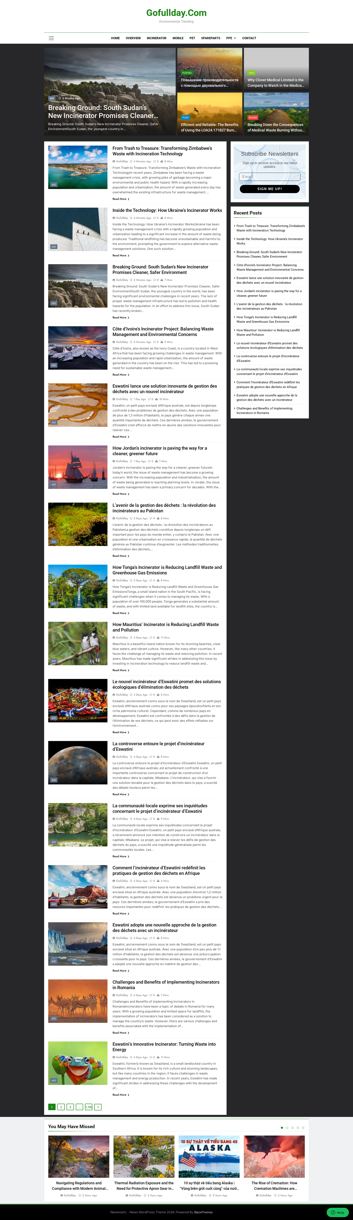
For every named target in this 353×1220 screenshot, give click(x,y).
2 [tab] (287, 1128)
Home (115, 38)
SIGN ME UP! (269, 189)
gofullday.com (176, 12)
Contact (249, 38)
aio (52, 103)
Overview (133, 38)
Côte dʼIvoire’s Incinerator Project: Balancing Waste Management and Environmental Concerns (101, 120)
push (185, 117)
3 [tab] (293, 1128)
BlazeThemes (203, 1212)
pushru (187, 73)
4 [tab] (298, 1128)
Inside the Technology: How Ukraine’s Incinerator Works (167, 210)
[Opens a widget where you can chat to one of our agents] (337, 1213)
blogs (253, 117)
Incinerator (156, 38)
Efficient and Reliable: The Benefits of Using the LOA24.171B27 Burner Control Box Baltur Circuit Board (209, 130)
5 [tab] (303, 1128)
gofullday (122, 161)
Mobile (178, 38)
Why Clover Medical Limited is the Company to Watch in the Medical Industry (276, 85)
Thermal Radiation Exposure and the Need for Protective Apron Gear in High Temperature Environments (144, 1188)
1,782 (88, 1107)
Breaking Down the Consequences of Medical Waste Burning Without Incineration (275, 130)
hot (251, 73)
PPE (229, 38)
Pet (192, 38)
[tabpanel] (78, 1166)
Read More (119, 199)
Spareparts (210, 38)
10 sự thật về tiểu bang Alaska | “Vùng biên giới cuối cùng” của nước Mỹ (209, 1188)
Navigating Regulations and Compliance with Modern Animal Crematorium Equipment (79, 1188)
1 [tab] (282, 1128)
